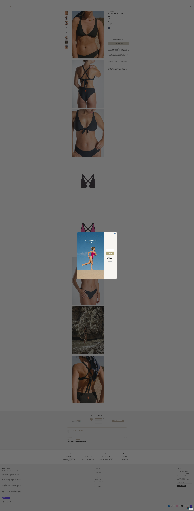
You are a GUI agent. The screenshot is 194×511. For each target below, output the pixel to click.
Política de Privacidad (109, 261)
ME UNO (110, 253)
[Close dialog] (115, 233)
